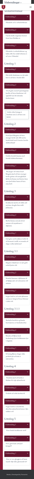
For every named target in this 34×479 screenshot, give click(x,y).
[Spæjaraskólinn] (4, 7)
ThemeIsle (24, 474)
